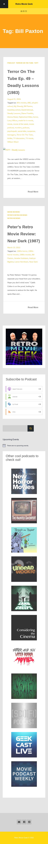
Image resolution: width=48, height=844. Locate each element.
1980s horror (22, 251)
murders (18, 128)
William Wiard (12, 142)
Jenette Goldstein (21, 258)
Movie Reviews (13, 212)
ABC (29, 103)
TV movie (29, 138)
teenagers (11, 135)
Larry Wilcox (12, 120)
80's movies (21, 103)
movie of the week (20, 124)
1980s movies (25, 255)
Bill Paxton (28, 106)
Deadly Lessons (13, 113)
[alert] (24, 445)
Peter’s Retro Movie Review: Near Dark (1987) (23, 234)
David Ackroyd (27, 110)
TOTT (36, 63)
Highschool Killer (25, 117)
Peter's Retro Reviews (17, 215)
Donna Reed (12, 117)
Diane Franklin (27, 113)
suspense (31, 131)
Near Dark (33, 262)
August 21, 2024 (14, 99)
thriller (9, 138)
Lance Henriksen (21, 262)
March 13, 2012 (13, 248)
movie (9, 124)
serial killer (22, 131)
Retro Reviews (13, 218)
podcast (26, 128)
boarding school (13, 110)
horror (35, 117)
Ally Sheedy (18, 106)
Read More (33, 192)
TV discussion (19, 138)
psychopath (12, 131)
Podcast (11, 63)
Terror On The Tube (24, 63)
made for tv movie (25, 120)
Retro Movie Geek (24, 4)
